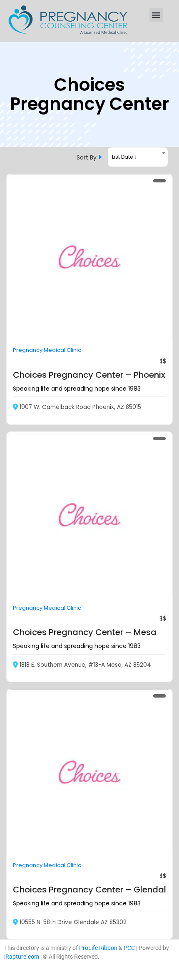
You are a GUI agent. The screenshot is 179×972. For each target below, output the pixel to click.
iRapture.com (21, 956)
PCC (129, 948)
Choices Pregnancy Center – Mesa (85, 632)
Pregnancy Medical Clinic (47, 350)
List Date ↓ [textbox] (124, 156)
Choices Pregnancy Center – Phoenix (89, 375)
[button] (156, 15)
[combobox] (137, 157)
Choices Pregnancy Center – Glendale (92, 889)
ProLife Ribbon (98, 948)
